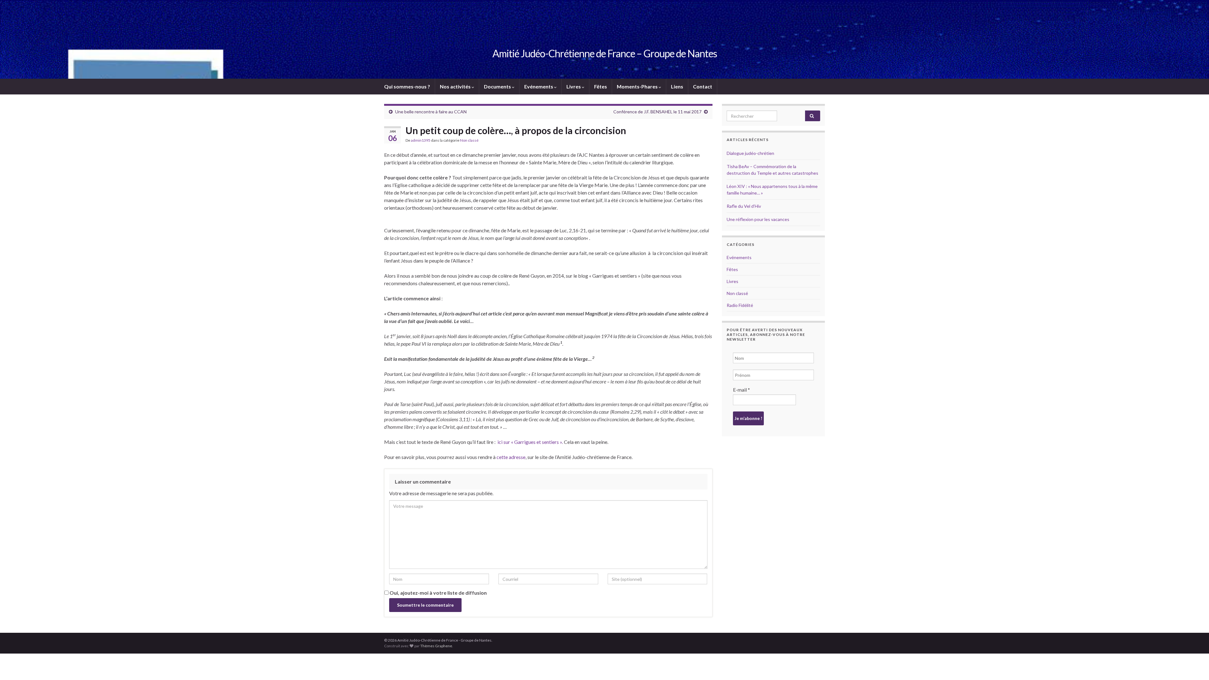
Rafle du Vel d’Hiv (744, 206)
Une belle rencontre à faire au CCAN (431, 111)
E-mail (741, 390)
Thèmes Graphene (436, 645)
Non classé (469, 140)
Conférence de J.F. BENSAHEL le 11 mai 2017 (657, 111)
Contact (702, 86)
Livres (574, 86)
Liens (677, 86)
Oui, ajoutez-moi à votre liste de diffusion (438, 593)
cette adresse (511, 457)
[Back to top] (1195, 666)
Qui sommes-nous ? (407, 86)
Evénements (539, 86)
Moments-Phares (638, 86)
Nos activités (456, 86)
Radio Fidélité (740, 305)
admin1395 (420, 140)
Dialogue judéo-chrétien (750, 153)
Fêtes (600, 86)
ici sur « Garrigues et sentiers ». (530, 442)
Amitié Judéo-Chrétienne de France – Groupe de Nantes (604, 53)
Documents (498, 86)
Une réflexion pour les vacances (758, 219)
